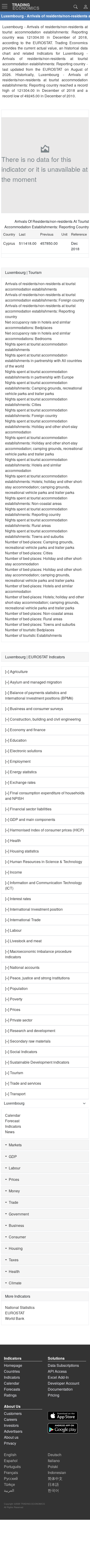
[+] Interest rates (18, 898)
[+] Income (13, 872)
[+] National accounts (22, 967)
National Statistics (20, 1307)
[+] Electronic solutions (23, 750)
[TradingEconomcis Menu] (6, 6)
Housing (15, 1248)
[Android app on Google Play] (63, 1428)
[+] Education (16, 740)
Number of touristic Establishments (33, 635)
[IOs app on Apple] (63, 1416)
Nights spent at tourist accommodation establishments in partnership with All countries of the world (43, 360)
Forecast (12, 1120)
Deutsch (54, 1454)
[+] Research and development (30, 1030)
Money (13, 1190)
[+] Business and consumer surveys (34, 708)
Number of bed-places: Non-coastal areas (39, 613)
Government (18, 1214)
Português (12, 1466)
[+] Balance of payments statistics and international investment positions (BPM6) (39, 695)
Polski (53, 1466)
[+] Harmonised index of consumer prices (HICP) (44, 830)
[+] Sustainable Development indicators (37, 1062)
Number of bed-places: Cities (29, 553)
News (10, 1131)
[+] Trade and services (23, 1083)
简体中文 (55, 1478)
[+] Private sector (18, 1020)
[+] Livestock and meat (23, 940)
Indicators (13, 1126)
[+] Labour (13, 930)
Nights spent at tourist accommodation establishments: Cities (36, 401)
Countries (12, 1371)
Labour (13, 1168)
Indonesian (57, 1472)
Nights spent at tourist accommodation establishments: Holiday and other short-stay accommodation (41, 426)
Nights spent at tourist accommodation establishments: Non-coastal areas (36, 500)
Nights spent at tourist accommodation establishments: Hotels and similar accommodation (36, 465)
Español (11, 1460)
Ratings (10, 1395)
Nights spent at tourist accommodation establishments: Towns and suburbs (36, 533)
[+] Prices (12, 1009)
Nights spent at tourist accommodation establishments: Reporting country (36, 511)
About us (11, 1437)
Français (11, 1472)
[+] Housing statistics (22, 851)
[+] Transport (15, 1093)
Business (15, 1225)
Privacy (10, 1443)
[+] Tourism (14, 1072)
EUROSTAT (52, 69)
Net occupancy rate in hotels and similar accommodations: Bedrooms (37, 335)
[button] (85, 7)
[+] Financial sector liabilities (28, 809)
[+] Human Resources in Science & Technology (43, 861)
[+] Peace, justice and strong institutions (37, 977)
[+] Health (13, 840)
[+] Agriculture (16, 671)
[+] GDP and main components (30, 819)
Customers (13, 1413)
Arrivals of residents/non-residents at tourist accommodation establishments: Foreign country (44, 297)
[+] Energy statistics (21, 771)
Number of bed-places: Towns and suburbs (40, 624)
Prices (13, 1179)
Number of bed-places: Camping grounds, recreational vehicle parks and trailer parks (39, 544)
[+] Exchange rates (20, 782)
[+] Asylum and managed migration (33, 682)
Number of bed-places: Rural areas (33, 618)
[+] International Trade (23, 919)
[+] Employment (17, 761)
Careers (10, 1419)
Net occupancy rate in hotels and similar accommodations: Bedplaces (37, 324)
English (10, 1454)
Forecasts (12, 1389)
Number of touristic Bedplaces (29, 629)
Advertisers (13, 1431)
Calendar (12, 1115)
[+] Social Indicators (21, 1051)
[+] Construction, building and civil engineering (43, 719)
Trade (12, 1202)
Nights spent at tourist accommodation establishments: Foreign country (36, 412)
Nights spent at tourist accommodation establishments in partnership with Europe (39, 374)
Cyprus (9, 243)
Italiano (54, 1460)
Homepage (13, 1365)
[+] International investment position (34, 909)
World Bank (14, 1318)
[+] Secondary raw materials (28, 1041)
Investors (11, 1425)
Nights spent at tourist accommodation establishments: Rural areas (36, 522)
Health (13, 1271)
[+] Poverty (13, 999)
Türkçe (9, 1484)
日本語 (53, 1484)
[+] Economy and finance (25, 729)
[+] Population (16, 988)
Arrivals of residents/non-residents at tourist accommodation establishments (40, 286)
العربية (9, 1490)
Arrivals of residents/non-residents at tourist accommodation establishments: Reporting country (40, 311)
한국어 (53, 1490)
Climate (14, 1283)
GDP (12, 1156)
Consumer (16, 1236)
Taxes (12, 1259)
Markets (14, 1144)
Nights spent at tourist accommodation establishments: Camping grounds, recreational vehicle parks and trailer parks (43, 388)
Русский (11, 1478)
